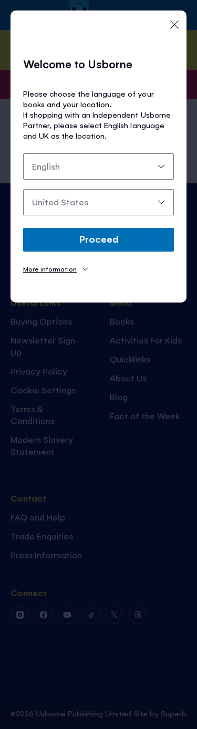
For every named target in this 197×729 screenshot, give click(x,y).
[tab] (55, 268)
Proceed (98, 238)
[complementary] (98, 364)
